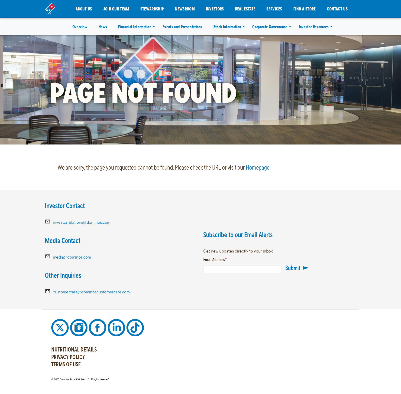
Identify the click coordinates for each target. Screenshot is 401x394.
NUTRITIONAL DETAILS (74, 349)
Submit (292, 268)
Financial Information (134, 27)
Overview (79, 27)
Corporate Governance (269, 27)
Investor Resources (314, 27)
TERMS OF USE (66, 364)
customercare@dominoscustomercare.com (91, 292)
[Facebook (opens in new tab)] (98, 327)
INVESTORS (215, 9)
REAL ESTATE (245, 9)
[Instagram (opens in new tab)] (79, 327)
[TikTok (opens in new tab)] (135, 327)
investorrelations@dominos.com (81, 222)
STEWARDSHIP (152, 9)
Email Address (221, 259)
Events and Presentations (182, 27)
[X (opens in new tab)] (60, 327)
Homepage (257, 167)
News (102, 27)
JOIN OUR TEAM (116, 9)
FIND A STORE (304, 9)
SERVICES (274, 9)
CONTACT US (337, 9)
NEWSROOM (185, 9)
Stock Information (227, 27)
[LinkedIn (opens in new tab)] (117, 327)
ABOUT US (84, 9)
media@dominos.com (72, 257)
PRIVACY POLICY (68, 357)
